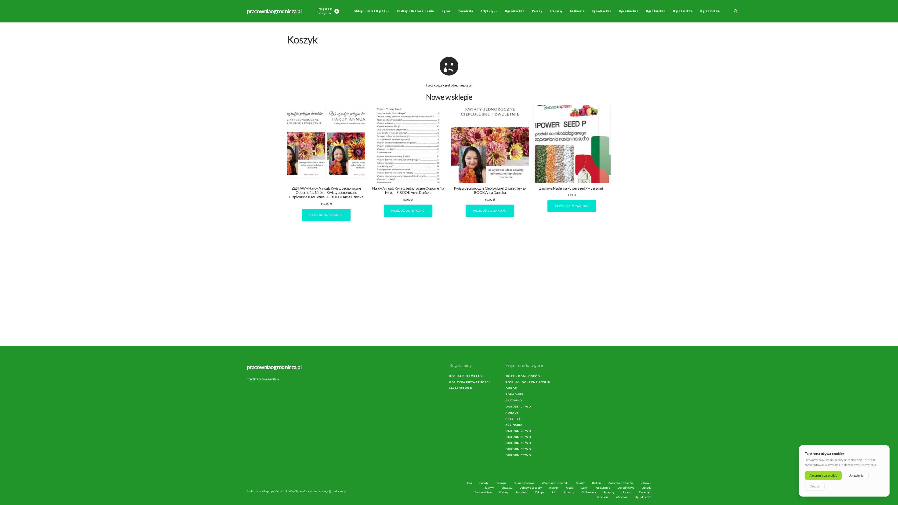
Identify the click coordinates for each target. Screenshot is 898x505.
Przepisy (513, 418)
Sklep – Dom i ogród (522, 376)
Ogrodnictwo (518, 406)
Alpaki (569, 487)
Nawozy (569, 492)
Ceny (584, 487)
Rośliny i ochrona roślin (527, 382)
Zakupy (539, 492)
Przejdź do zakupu (326, 214)
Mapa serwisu (461, 388)
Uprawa (626, 492)
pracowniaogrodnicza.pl (274, 11)
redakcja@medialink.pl (332, 491)
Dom (469, 483)
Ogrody (646, 487)
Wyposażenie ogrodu (555, 483)
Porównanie (602, 487)
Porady (512, 412)
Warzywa (621, 497)
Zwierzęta (645, 492)
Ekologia (501, 483)
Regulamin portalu (466, 376)
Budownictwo (483, 492)
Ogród (511, 388)
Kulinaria (514, 424)
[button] (735, 11)
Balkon (596, 483)
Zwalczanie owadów (620, 483)
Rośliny (503, 492)
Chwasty (506, 487)
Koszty (580, 483)
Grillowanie (589, 492)
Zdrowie (646, 483)
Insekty (553, 487)
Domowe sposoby (531, 487)
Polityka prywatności (469, 382)
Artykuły (513, 400)
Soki (554, 492)
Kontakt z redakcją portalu (263, 379)
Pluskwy (489, 487)
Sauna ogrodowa (524, 483)
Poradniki (514, 394)
